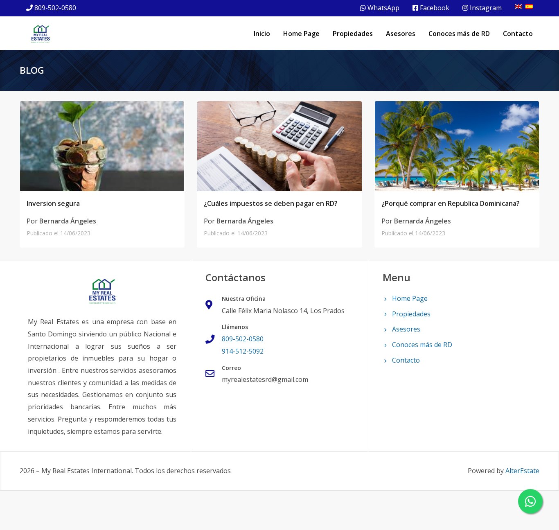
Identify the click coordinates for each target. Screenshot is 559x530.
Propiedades (353, 33)
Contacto (518, 33)
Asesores (400, 33)
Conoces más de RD (459, 33)
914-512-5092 (243, 351)
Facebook (433, 7)
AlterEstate (522, 470)
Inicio (262, 33)
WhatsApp (382, 7)
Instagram (485, 7)
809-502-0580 (55, 7)
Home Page (301, 33)
